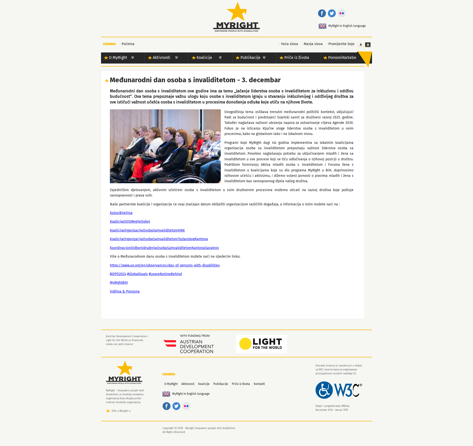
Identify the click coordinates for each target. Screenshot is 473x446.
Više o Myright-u (121, 411)
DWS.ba (345, 406)
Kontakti (259, 384)
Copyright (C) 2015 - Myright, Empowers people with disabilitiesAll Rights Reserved (199, 430)
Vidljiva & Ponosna (125, 291)
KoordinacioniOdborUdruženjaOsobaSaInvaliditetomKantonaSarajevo (164, 248)
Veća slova (289, 44)
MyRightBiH (119, 282)
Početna (128, 44)
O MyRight (118, 58)
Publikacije (250, 58)
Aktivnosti (161, 58)
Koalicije (204, 58)
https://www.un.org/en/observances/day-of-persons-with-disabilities (165, 265)
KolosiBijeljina (121, 213)
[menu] (132, 58)
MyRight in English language (347, 26)
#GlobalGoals (137, 274)
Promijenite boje (341, 44)
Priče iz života (296, 58)
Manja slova (313, 44)
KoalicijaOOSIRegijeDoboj (130, 221)
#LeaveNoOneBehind (165, 274)
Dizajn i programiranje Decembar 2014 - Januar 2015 (332, 408)
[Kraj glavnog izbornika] (364, 59)
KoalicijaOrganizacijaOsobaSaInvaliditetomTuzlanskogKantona (159, 239)
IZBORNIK (109, 44)
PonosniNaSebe (342, 58)
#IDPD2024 (118, 274)
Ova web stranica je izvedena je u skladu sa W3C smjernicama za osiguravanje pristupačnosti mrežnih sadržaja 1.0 (339, 369)
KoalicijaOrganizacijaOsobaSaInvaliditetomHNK (147, 230)
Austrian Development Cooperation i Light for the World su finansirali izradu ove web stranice (127, 340)
